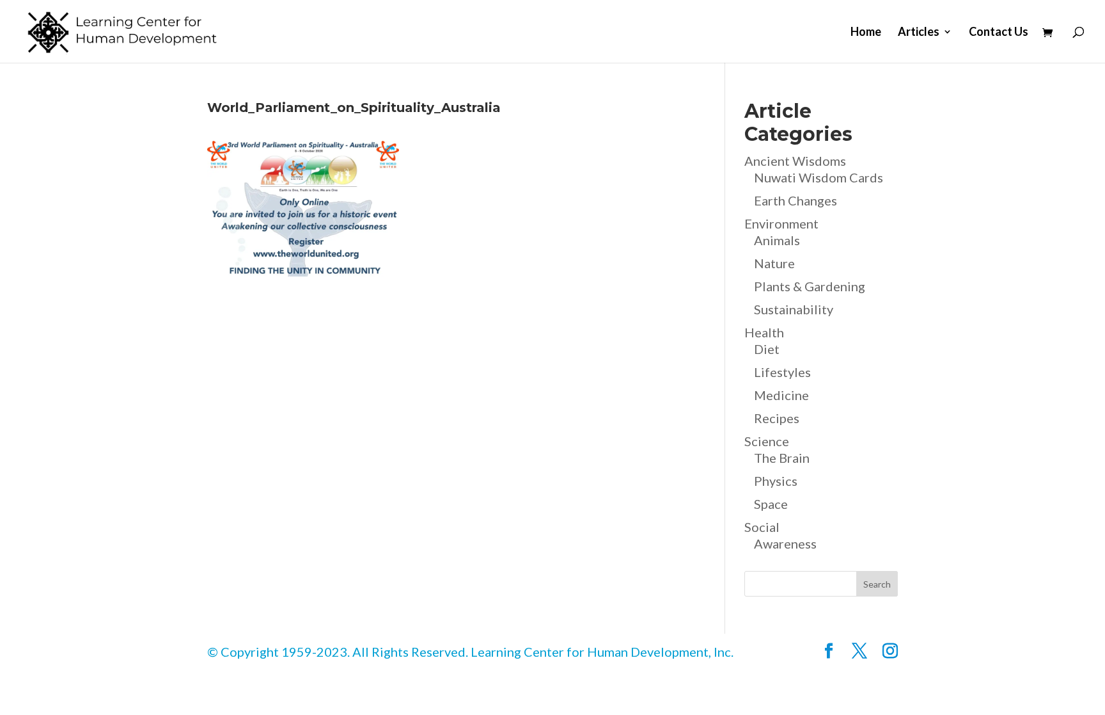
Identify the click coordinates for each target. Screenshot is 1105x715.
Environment (781, 223)
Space (771, 503)
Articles (918, 32)
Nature (774, 263)
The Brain (782, 457)
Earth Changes (795, 200)
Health (764, 332)
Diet (767, 349)
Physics (775, 480)
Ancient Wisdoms (795, 160)
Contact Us (998, 32)
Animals (777, 240)
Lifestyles (782, 372)
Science (766, 441)
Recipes (776, 418)
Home (865, 32)
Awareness (785, 543)
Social (762, 526)
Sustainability (793, 309)
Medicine (781, 395)
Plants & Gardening (809, 286)
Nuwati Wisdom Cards (818, 177)
